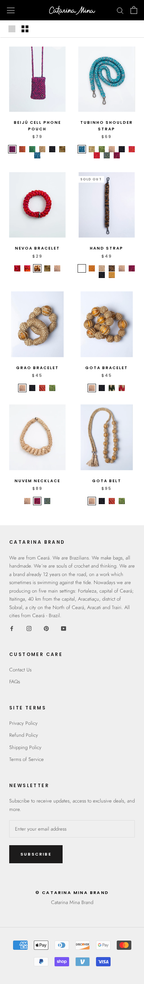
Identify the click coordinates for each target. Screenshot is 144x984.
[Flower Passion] (97, 155)
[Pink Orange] (27, 268)
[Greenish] (102, 149)
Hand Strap (106, 248)
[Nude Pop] (42, 149)
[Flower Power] (132, 149)
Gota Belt (106, 481)
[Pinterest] (46, 628)
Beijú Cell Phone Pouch (37, 126)
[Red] (122, 388)
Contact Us (20, 669)
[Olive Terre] (62, 149)
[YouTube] (63, 628)
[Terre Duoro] (37, 268)
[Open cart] (134, 10)
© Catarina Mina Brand (72, 892)
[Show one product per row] (11, 28)
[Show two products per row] (25, 28)
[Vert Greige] (52, 388)
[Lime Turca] (32, 149)
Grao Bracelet (37, 368)
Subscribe (35, 854)
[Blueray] (37, 155)
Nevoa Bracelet (37, 248)
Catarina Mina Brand (72, 902)
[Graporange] (117, 155)
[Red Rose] (17, 268)
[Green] (112, 388)
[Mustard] (112, 275)
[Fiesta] (12, 149)
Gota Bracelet (106, 368)
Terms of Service (26, 759)
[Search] (120, 10)
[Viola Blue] (82, 268)
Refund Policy (23, 735)
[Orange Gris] (42, 388)
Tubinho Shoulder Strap (106, 126)
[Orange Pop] (22, 149)
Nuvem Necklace (37, 481)
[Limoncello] (92, 149)
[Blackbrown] (112, 268)
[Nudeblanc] (102, 268)
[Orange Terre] (92, 268)
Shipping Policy (25, 747)
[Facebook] (11, 628)
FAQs (14, 681)
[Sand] (112, 149)
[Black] (52, 149)
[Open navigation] (11, 10)
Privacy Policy (23, 723)
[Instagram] (28, 628)
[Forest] (107, 155)
